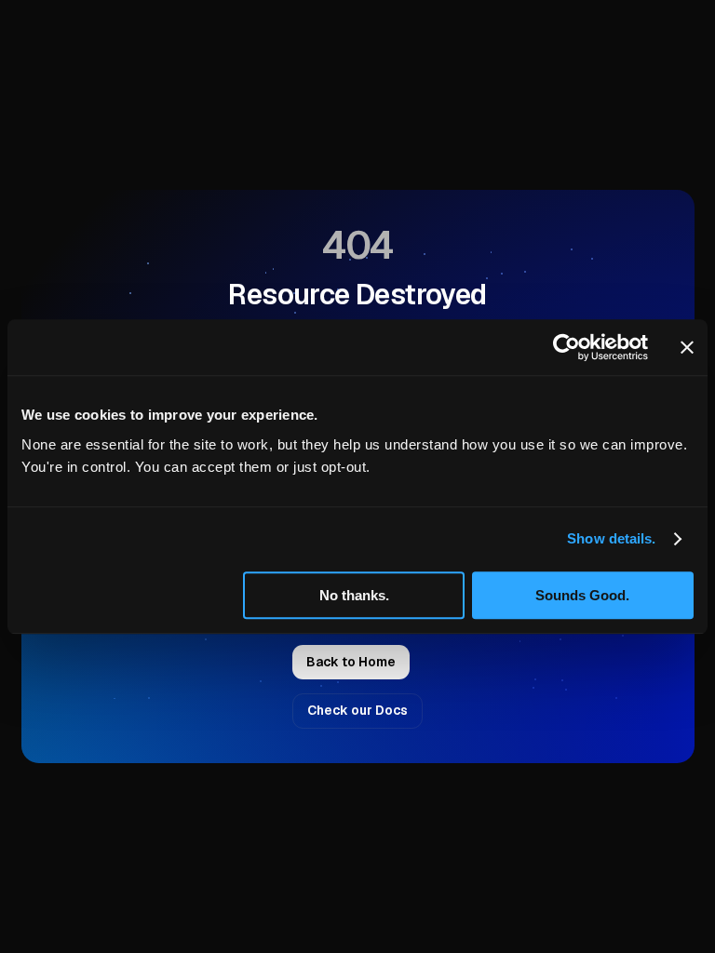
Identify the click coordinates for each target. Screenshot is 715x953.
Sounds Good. (582, 595)
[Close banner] (687, 347)
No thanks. (354, 595)
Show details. (611, 538)
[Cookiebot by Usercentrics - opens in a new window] (566, 347)
